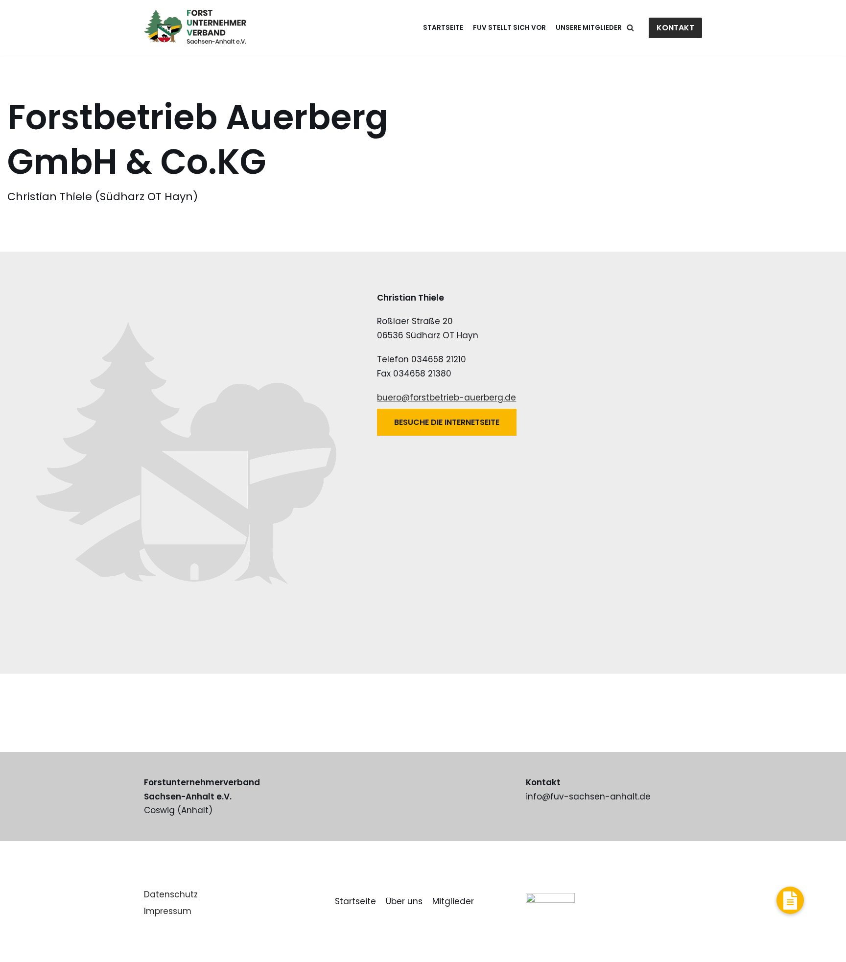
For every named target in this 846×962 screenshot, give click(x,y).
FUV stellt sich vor (509, 27)
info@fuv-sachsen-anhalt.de (588, 796)
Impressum (167, 911)
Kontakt (675, 27)
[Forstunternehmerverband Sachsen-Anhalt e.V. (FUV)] (195, 28)
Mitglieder (453, 901)
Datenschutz (171, 894)
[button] (790, 900)
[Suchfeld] (630, 27)
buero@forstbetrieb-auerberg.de (446, 397)
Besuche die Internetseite (446, 422)
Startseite (443, 27)
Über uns (404, 901)
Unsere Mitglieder (589, 27)
